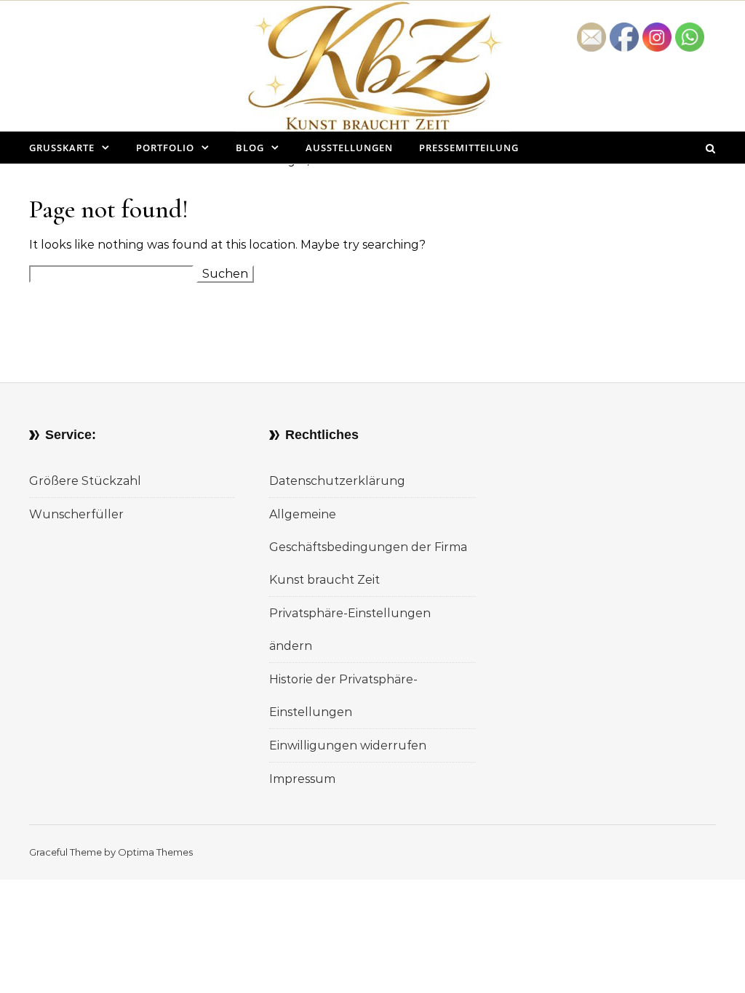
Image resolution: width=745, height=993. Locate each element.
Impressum (302, 779)
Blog (250, 147)
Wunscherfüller (76, 514)
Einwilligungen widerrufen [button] (347, 745)
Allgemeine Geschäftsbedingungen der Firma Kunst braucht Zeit (368, 547)
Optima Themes (155, 852)
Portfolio (165, 147)
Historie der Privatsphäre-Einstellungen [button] (343, 695)
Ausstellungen (349, 147)
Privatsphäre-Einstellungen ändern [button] (350, 629)
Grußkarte (62, 147)
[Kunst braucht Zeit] (373, 77)
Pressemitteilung (469, 147)
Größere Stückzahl (85, 481)
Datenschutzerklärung (337, 481)
